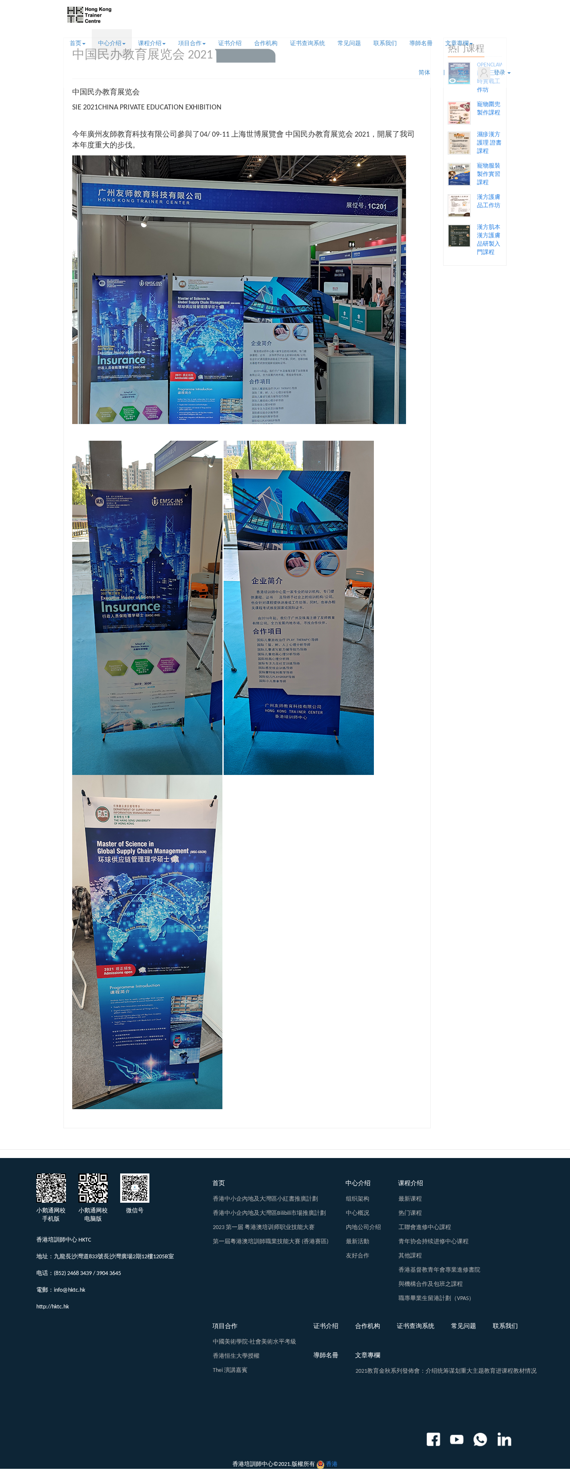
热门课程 (410, 1213)
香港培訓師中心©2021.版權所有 (273, 1464)
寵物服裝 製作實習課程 (488, 174)
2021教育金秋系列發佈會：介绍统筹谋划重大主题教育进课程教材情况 (446, 1371)
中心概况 (357, 1213)
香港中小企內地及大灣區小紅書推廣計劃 (265, 1199)
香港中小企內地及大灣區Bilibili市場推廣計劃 (269, 1213)
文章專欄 (457, 44)
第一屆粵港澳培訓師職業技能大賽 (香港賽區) (270, 1242)
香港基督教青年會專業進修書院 (439, 1270)
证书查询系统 (307, 44)
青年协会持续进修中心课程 (433, 1242)
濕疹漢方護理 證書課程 (489, 143)
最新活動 (357, 1242)
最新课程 (410, 1199)
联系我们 (385, 44)
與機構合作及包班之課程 (430, 1284)
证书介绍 (230, 44)
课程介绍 (149, 44)
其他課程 (410, 1256)
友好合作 (357, 1256)
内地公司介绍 (363, 1227)
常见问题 (349, 44)
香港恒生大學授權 (236, 1356)
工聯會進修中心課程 (424, 1227)
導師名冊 (421, 44)
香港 (332, 1464)
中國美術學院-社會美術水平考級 (254, 1342)
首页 (75, 44)
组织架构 (357, 1199)
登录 (498, 73)
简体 (424, 73)
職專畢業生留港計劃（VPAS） (436, 1298)
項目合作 (190, 44)
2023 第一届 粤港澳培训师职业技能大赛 (264, 1227)
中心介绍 (109, 44)
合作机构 (265, 44)
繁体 (463, 73)
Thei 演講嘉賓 (230, 1370)
